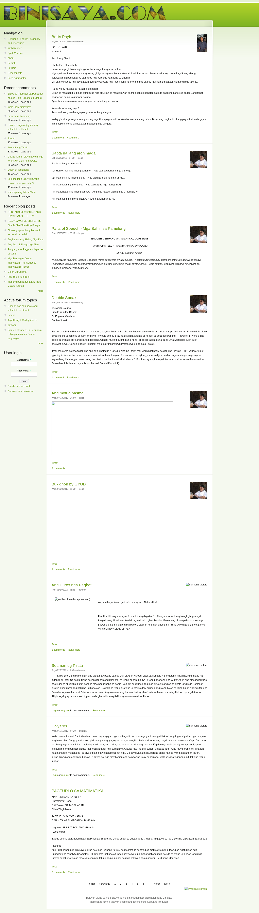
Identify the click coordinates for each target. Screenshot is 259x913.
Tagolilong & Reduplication (22, 320)
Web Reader (15, 48)
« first (92, 883)
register (65, 710)
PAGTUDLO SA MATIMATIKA (78, 791)
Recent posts (15, 73)
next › (157, 883)
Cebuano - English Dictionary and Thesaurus (24, 41)
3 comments (58, 569)
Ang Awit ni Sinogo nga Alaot (23, 244)
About (11, 58)
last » (167, 883)
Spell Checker (15, 53)
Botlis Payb (61, 37)
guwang (12, 325)
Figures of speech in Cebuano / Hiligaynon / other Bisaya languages (25, 334)
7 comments (58, 872)
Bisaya (11, 315)
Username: (24, 360)
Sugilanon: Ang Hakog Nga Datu (26, 239)
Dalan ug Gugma (17, 271)
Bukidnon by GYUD (69, 484)
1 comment (58, 137)
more (41, 290)
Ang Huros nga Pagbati (72, 585)
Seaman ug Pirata (67, 665)
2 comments (58, 212)
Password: (24, 370)
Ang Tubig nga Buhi (19, 276)
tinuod (11, 138)
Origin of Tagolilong (18, 169)
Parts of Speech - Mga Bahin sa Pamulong (89, 228)
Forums (12, 68)
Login (55, 710)
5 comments (58, 282)
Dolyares (59, 726)
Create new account (19, 386)
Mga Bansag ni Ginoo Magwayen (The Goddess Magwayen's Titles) (22, 262)
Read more (73, 137)
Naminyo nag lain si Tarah (22, 192)
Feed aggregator (17, 78)
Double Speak (64, 298)
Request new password (21, 391)
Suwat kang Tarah (18, 147)
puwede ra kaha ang (19, 116)
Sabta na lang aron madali (74, 153)
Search (12, 63)
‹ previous (104, 883)
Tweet (55, 132)
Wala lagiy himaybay (19, 107)
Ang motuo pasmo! (68, 393)
